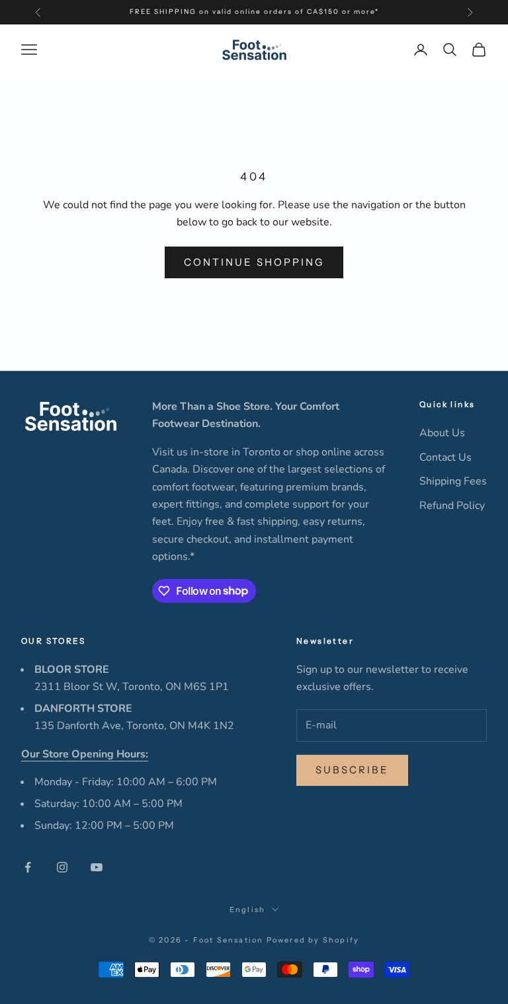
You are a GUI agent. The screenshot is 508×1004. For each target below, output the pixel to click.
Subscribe (352, 769)
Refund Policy (452, 505)
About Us (442, 433)
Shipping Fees (453, 481)
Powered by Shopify (313, 940)
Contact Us (445, 457)
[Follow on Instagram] (62, 867)
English (247, 909)
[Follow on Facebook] (27, 867)
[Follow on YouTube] (96, 867)
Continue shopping (254, 262)
